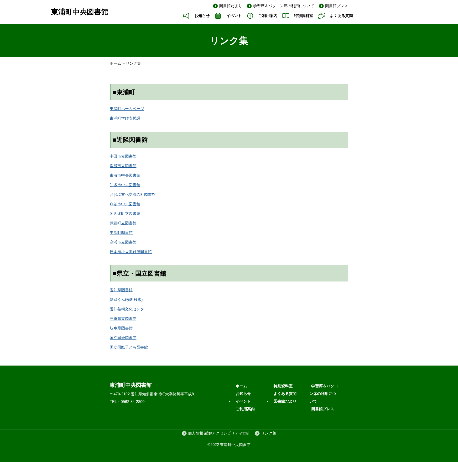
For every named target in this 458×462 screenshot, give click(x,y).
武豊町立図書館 (123, 223)
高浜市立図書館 (123, 242)
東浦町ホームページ (127, 109)
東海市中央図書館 (125, 175)
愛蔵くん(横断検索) (126, 299)
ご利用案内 (267, 16)
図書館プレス (336, 6)
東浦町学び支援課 (125, 118)
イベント (234, 16)
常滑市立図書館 (123, 166)
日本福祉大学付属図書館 (131, 252)
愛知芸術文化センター (129, 309)
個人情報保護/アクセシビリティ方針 (219, 433)
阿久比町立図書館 (125, 214)
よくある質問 (341, 16)
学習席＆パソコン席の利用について (283, 6)
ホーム (115, 63)
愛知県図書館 (121, 290)
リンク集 (268, 433)
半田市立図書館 (123, 156)
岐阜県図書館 (121, 328)
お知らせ (202, 16)
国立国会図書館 (123, 338)
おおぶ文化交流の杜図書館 (133, 194)
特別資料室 (303, 16)
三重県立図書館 (123, 319)
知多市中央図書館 (125, 185)
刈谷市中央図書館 (125, 204)
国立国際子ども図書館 (129, 347)
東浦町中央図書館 (79, 12)
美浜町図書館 (121, 233)
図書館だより (230, 6)
